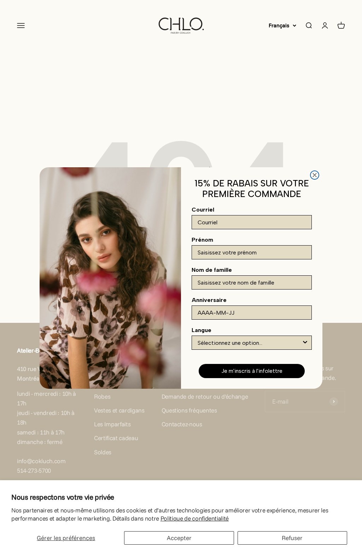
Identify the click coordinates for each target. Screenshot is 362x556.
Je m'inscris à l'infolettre (251, 370)
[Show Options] (305, 342)
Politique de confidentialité (194, 518)
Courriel (203, 209)
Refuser (292, 537)
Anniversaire (209, 300)
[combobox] (250, 342)
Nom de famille (212, 269)
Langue (201, 330)
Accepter (179, 537)
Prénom (202, 239)
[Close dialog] (314, 175)
